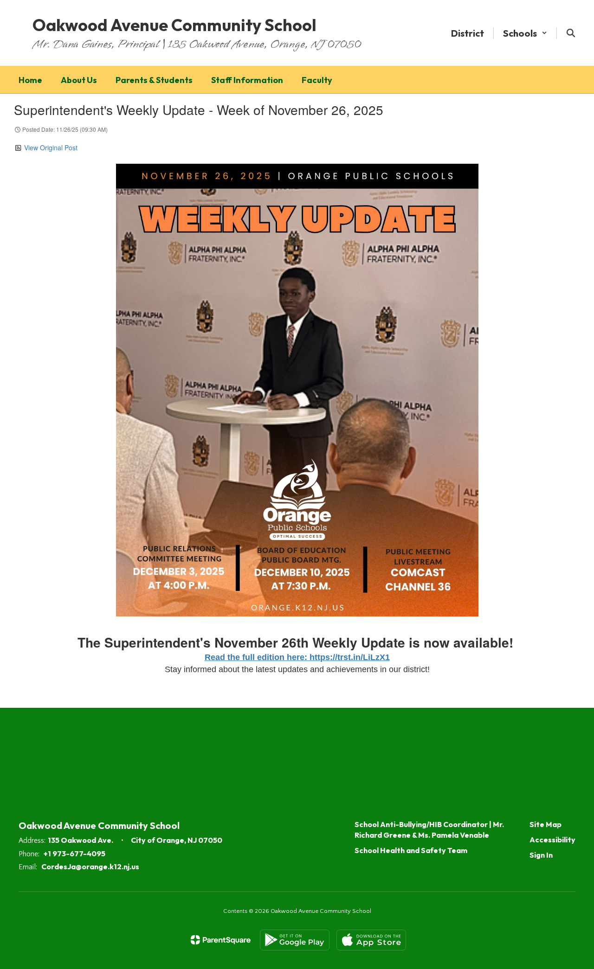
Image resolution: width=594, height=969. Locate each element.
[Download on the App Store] (371, 940)
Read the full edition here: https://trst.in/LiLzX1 (297, 657)
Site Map (545, 824)
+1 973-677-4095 (74, 853)
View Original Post (50, 147)
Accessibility (552, 839)
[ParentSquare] (220, 940)
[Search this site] (570, 33)
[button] (525, 33)
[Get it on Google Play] (294, 940)
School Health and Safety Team (411, 850)
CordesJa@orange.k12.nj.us (90, 866)
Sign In (541, 855)
